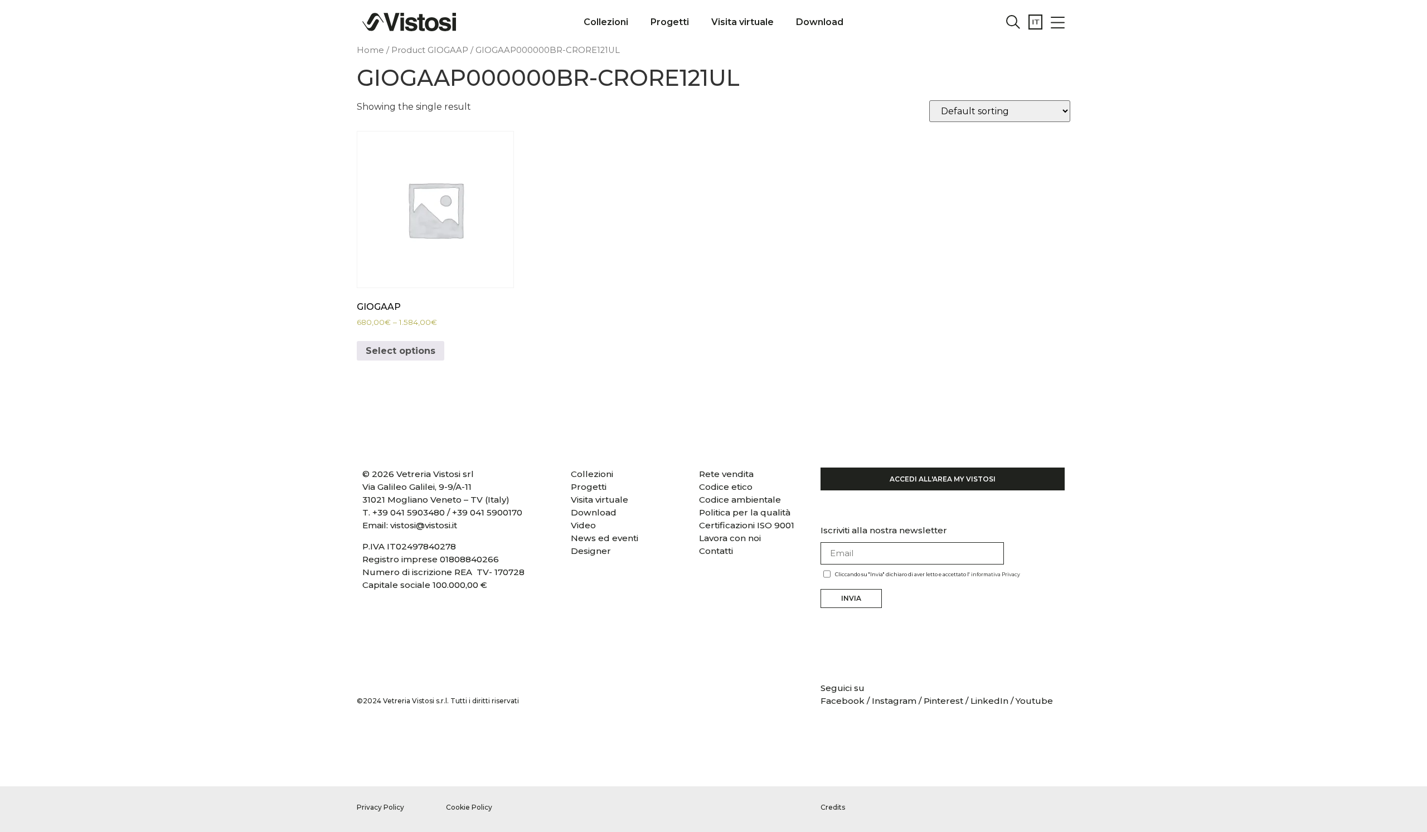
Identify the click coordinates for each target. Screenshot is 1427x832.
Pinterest (943, 700)
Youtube (1034, 700)
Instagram (894, 700)
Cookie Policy (469, 807)
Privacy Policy (380, 807)
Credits (833, 807)
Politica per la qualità (744, 512)
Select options (400, 351)
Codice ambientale (740, 499)
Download (819, 22)
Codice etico (726, 486)
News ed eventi (604, 538)
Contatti (716, 551)
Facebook (844, 700)
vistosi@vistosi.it (423, 525)
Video (583, 525)
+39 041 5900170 (487, 512)
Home (370, 50)
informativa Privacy (995, 574)
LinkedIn (989, 700)
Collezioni (606, 22)
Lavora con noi (730, 538)
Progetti (670, 22)
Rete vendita (726, 474)
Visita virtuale (742, 22)
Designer (591, 551)
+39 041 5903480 (408, 512)
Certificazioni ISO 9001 (746, 525)
